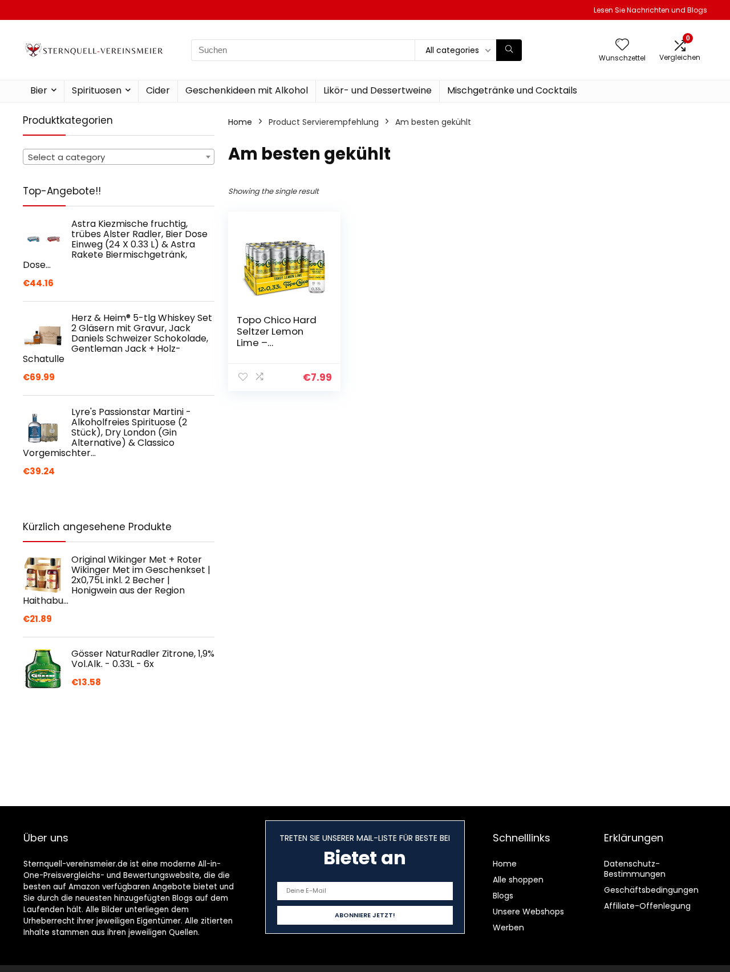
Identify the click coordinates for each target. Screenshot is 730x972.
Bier (38, 90)
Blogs (503, 895)
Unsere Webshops (528, 911)
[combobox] (118, 157)
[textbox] (118, 157)
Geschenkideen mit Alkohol (246, 90)
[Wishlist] (622, 45)
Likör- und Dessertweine (377, 90)
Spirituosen (96, 90)
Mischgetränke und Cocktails (512, 90)
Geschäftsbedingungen (651, 890)
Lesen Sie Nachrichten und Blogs (650, 10)
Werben (508, 927)
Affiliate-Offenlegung (647, 906)
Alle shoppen (518, 879)
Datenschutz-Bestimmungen (635, 869)
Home (240, 122)
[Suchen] (509, 50)
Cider (158, 90)
